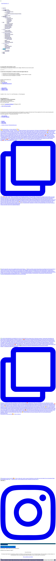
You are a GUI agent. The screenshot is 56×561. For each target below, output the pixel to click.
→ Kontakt (2, 121)
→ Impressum (3, 122)
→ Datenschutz (3, 123)
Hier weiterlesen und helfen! (28, 556)
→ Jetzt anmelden (3, 115)
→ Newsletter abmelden (4, 116)
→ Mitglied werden (4, 88)
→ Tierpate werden (4, 89)
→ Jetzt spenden (3, 87)
